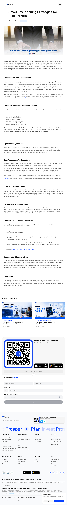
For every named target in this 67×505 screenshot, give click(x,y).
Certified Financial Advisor (33, 481)
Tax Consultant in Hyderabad (35, 484)
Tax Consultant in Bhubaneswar (21, 484)
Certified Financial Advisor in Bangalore (48, 481)
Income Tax (23, 21)
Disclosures (11, 493)
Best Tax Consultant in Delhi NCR (49, 484)
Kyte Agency (20, 500)
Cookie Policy (59, 498)
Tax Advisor (47, 482)
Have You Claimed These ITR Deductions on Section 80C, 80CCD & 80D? (29, 136)
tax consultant (24, 98)
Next (33, 402)
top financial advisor (52, 264)
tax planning (7, 178)
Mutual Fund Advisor (22, 481)
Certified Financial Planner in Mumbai (19, 482)
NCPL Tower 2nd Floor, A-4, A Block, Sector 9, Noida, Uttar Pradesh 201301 (58, 443)
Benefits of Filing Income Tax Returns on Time (22, 249)
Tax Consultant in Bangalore (8, 484)
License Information (41, 497)
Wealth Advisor (14, 481)
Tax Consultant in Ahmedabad (56, 482)
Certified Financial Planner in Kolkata (36, 482)
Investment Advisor (6, 481)
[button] (4, 472)
